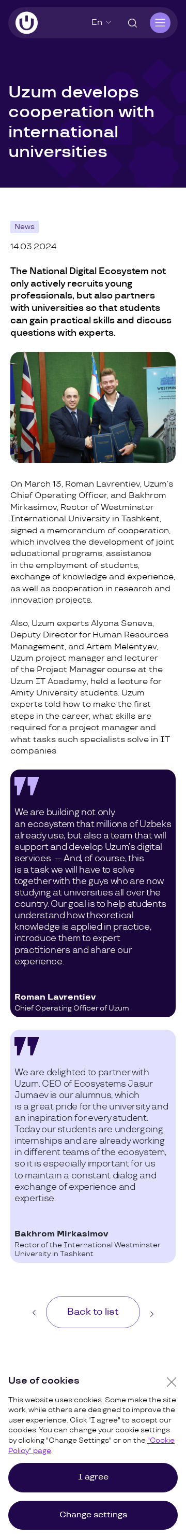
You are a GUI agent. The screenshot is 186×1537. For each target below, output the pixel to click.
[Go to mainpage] (27, 22)
